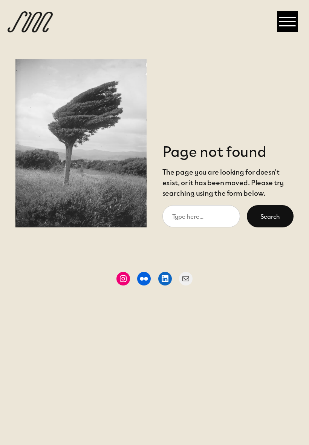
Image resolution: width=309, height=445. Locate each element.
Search (270, 216)
